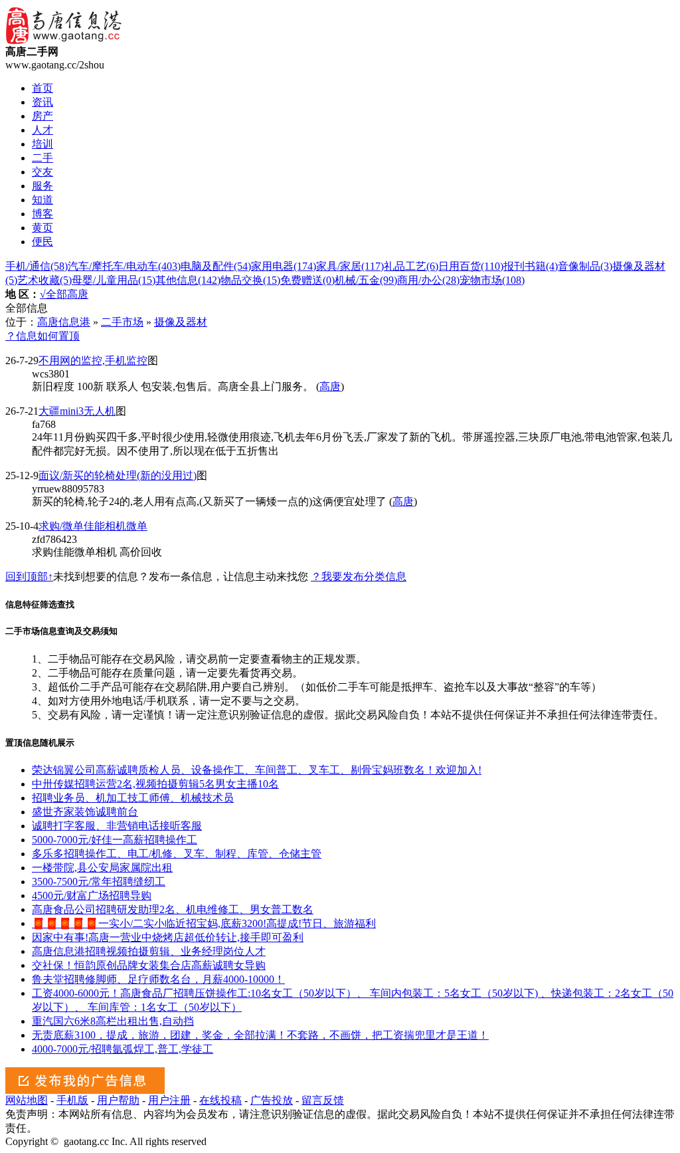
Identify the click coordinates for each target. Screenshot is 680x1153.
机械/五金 (366, 280)
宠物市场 (492, 280)
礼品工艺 (411, 266)
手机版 (72, 1100)
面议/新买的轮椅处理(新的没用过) (118, 475)
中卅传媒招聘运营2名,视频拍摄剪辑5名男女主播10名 (155, 783)
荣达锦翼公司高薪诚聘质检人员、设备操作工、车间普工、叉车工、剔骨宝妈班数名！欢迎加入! (256, 770)
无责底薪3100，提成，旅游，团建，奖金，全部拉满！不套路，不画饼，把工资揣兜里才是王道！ (260, 1035)
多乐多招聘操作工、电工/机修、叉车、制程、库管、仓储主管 (176, 853)
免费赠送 (307, 280)
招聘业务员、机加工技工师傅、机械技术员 (133, 797)
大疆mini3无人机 (77, 411)
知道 (42, 199)
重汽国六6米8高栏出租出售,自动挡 (113, 1021)
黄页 (42, 227)
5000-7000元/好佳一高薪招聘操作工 (114, 839)
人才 (42, 130)
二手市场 (122, 322)
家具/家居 (350, 266)
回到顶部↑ (29, 576)
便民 (42, 241)
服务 (42, 185)
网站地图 (26, 1100)
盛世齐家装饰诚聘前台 (85, 811)
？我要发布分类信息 (358, 576)
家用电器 (283, 266)
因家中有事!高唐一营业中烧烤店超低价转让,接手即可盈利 (167, 937)
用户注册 (169, 1100)
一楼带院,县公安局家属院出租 (102, 867)
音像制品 (585, 266)
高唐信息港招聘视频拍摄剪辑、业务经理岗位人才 (149, 951)
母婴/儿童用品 (113, 280)
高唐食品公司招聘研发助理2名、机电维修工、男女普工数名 (172, 909)
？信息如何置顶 (42, 336)
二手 (42, 157)
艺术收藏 (44, 280)
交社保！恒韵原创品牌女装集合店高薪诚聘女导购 (149, 965)
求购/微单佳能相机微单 (93, 526)
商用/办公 (428, 280)
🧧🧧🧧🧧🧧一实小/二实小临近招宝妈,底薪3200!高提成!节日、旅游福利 (204, 923)
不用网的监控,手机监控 (93, 360)
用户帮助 (118, 1100)
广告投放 (271, 1100)
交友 (42, 171)
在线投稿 (220, 1100)
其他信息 (187, 280)
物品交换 (250, 280)
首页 (42, 88)
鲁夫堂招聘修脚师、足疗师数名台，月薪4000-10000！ (158, 979)
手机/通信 (36, 266)
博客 (42, 213)
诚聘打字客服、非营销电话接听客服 (117, 825)
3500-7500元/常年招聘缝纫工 (98, 881)
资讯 (42, 102)
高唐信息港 (63, 322)
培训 (42, 144)
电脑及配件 (216, 266)
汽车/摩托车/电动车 (124, 266)
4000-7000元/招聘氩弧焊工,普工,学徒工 (122, 1049)
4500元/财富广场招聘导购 (91, 895)
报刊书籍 (530, 266)
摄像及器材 (180, 322)
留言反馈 (322, 1100)
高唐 (77, 294)
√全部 (53, 294)
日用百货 (470, 266)
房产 (42, 116)
